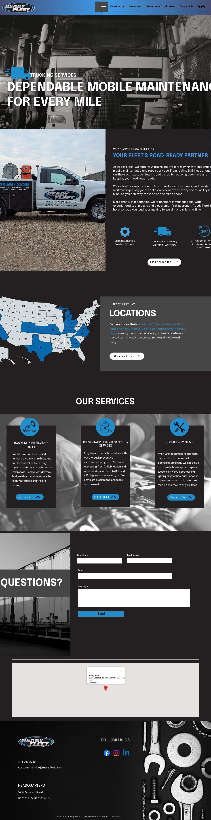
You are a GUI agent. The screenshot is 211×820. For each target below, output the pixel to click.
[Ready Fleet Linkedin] (126, 753)
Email (80, 570)
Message (83, 587)
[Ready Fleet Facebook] (107, 753)
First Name (83, 555)
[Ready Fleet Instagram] (116, 753)
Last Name (133, 555)
